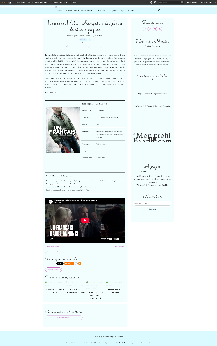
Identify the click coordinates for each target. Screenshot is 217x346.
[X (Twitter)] (150, 2)
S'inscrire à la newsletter (53, 270)
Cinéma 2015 (89, 36)
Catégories (113, 10)
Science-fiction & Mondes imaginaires (79, 10)
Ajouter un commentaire (64, 318)
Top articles (94, 343)
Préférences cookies (146, 343)
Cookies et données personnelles (130, 343)
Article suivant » (119, 246)
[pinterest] (154, 2)
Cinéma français (99, 36)
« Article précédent (52, 246)
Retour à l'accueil (52, 252)
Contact (131, 10)
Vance (150, 185)
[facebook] (147, 2)
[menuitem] (59, 10)
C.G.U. (118, 343)
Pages (122, 10)
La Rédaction (100, 10)
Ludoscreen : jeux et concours (75, 36)
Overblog (120, 336)
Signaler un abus (109, 343)
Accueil (59, 10)
